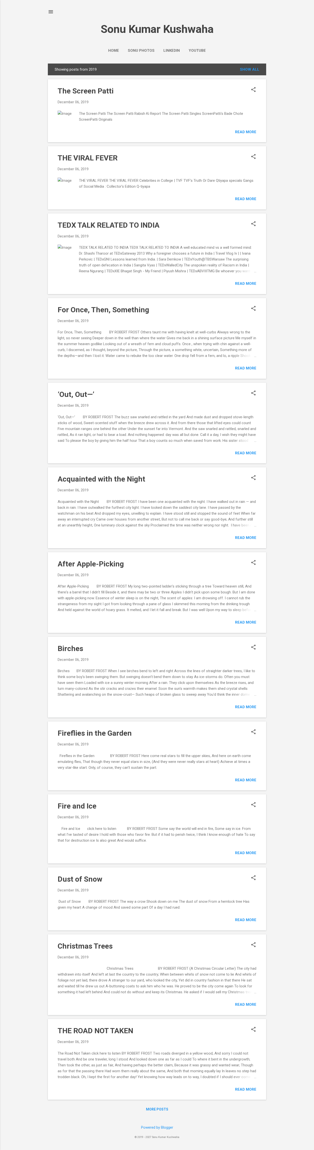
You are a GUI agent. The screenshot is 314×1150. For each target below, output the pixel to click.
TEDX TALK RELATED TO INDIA (108, 225)
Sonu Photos (141, 50)
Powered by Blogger (157, 1127)
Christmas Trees (85, 946)
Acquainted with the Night (101, 479)
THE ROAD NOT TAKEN (95, 1030)
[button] (253, 90)
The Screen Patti (86, 91)
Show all (249, 69)
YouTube (197, 50)
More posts (157, 1109)
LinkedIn (171, 50)
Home (113, 50)
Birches (70, 648)
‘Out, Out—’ (76, 394)
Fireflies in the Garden (95, 733)
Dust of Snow (80, 879)
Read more (245, 132)
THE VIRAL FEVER (88, 158)
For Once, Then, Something (103, 309)
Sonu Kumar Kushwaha (157, 29)
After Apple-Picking (91, 564)
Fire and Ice (77, 806)
